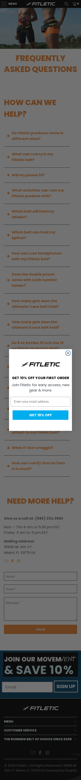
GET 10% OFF (40, 415)
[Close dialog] (67, 353)
